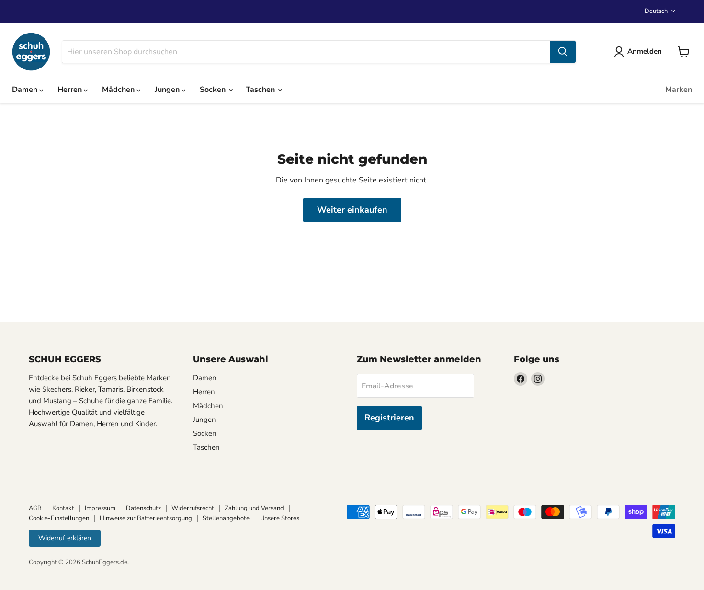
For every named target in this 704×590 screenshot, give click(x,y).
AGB (35, 508)
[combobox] (306, 52)
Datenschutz (143, 508)
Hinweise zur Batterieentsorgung (146, 518)
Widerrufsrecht (192, 508)
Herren (70, 89)
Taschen (261, 89)
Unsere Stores (279, 518)
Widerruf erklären (64, 538)
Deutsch (656, 11)
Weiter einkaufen (352, 210)
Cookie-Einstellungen (59, 518)
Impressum (100, 508)
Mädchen (119, 89)
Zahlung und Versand (254, 508)
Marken (678, 89)
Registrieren (389, 417)
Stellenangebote (226, 518)
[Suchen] (563, 52)
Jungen (168, 89)
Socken (213, 89)
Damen (25, 89)
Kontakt (63, 508)
